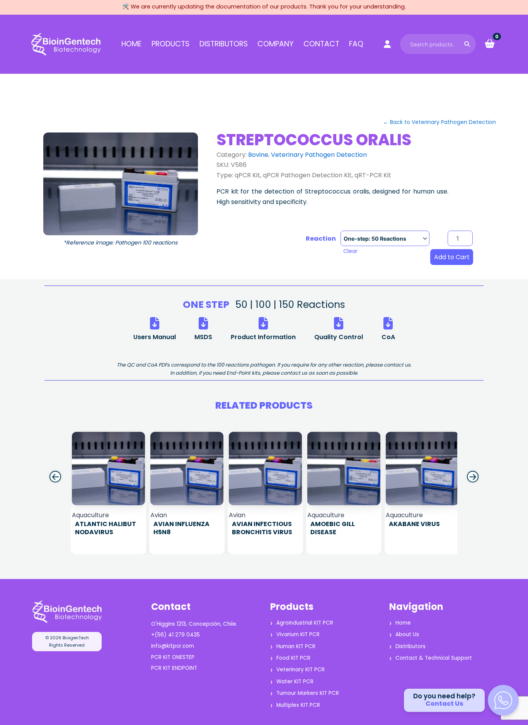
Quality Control (338, 337)
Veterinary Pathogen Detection (319, 154)
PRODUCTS (170, 44)
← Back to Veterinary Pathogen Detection (439, 122)
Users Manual (154, 337)
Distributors (410, 646)
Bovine (258, 154)
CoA (388, 337)
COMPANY (275, 44)
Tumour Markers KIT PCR (307, 693)
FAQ (356, 44)
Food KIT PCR (293, 658)
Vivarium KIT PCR (298, 634)
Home (403, 623)
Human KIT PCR (295, 646)
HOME (131, 44)
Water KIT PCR (294, 681)
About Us (407, 634)
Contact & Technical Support (433, 658)
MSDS (203, 337)
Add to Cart (452, 257)
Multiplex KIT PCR (298, 705)
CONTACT (321, 44)
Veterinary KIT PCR (300, 669)
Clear (350, 251)
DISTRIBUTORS (223, 44)
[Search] (467, 44)
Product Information (263, 337)
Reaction (321, 239)
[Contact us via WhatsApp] (503, 700)
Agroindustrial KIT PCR (304, 623)
